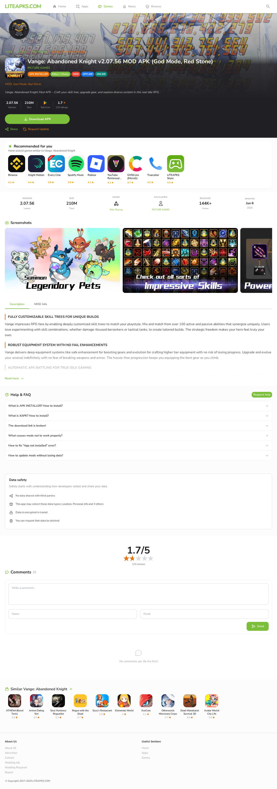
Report (9, 772)
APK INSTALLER (38, 74)
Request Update (38, 129)
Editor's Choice (60, 74)
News (132, 6)
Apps (85, 6)
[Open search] (268, 6)
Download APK (40, 119)
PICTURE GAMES (39, 68)
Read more (12, 378)
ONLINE (101, 74)
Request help (262, 395)
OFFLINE (88, 74)
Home (62, 6)
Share (14, 129)
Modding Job (12, 762)
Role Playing (116, 209)
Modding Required (16, 767)
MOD (76, 74)
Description (17, 304)
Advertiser (11, 753)
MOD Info (40, 304)
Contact (9, 758)
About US (10, 748)
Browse (156, 6)
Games (108, 6)
